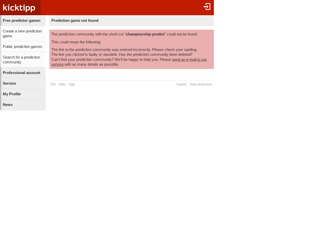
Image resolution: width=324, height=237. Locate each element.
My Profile (12, 94)
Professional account (21, 73)
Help (62, 84)
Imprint (181, 84)
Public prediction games (22, 47)
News (8, 105)
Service (9, 83)
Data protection (201, 84)
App (72, 84)
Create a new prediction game (22, 33)
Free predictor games (21, 21)
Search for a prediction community (21, 59)
